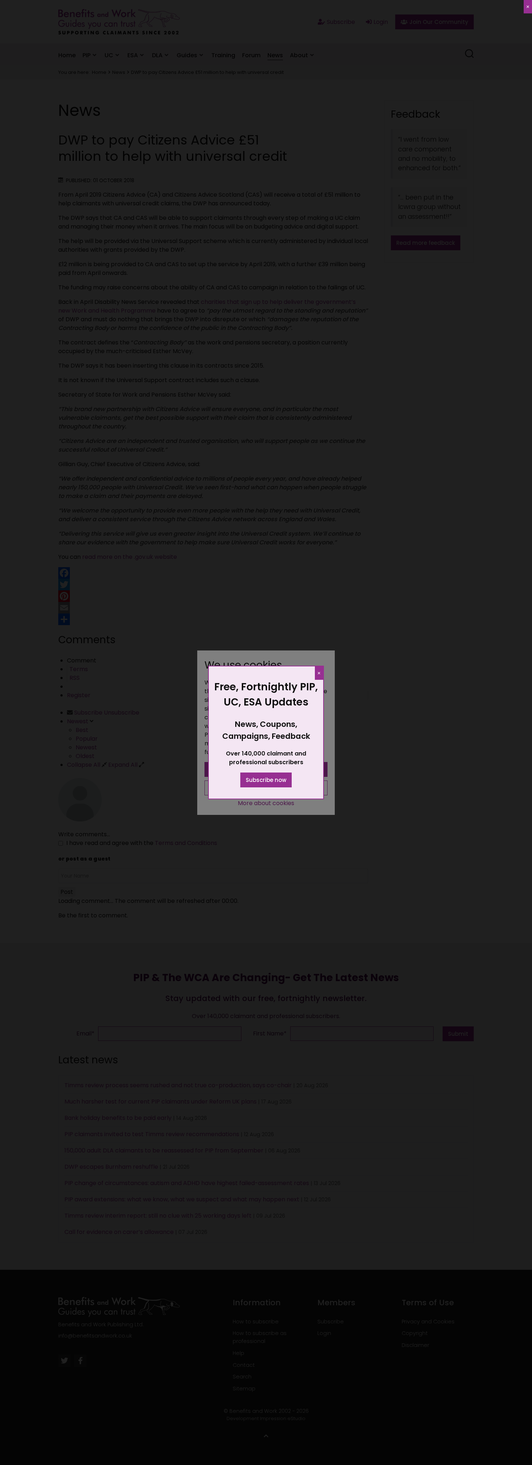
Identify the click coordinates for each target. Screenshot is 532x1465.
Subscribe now (266, 780)
